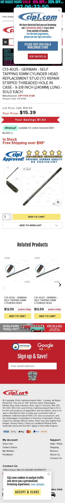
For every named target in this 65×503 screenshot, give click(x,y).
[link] (38, 16)
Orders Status (10, 447)
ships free (24, 309)
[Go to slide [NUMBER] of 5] (3, 284)
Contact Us (56, 458)
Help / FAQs (56, 443)
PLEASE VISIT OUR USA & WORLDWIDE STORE (37, 46)
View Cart (8, 443)
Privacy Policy (17, 423)
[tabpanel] (17, 287)
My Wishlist (8, 450)
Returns (54, 450)
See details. (38, 484)
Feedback (8, 454)
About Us (55, 454)
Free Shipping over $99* (24, 143)
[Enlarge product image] (58, 202)
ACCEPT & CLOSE (27, 492)
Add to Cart (17, 316)
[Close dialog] (59, 10)
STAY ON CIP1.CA (37, 56)
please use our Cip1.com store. (38, 36)
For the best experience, (38, 33)
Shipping (54, 447)
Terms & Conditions (34, 423)
